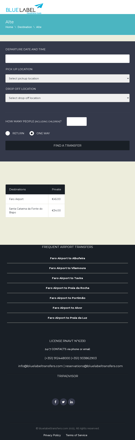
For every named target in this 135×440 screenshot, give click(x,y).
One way (43, 133)
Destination (25, 27)
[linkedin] (71, 402)
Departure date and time (25, 49)
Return (18, 133)
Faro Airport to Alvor (67, 307)
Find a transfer (67, 145)
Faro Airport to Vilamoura (67, 268)
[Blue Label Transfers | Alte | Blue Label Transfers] (24, 8)
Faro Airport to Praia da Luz (67, 317)
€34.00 (56, 210)
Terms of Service (76, 435)
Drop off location (21, 88)
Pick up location (19, 69)
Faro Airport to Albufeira (67, 258)
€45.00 (56, 199)
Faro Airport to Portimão (67, 298)
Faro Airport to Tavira (67, 278)
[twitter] (63, 402)
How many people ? (33, 121)
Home (9, 27)
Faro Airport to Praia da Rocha (67, 288)
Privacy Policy (52, 435)
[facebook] (55, 402)
